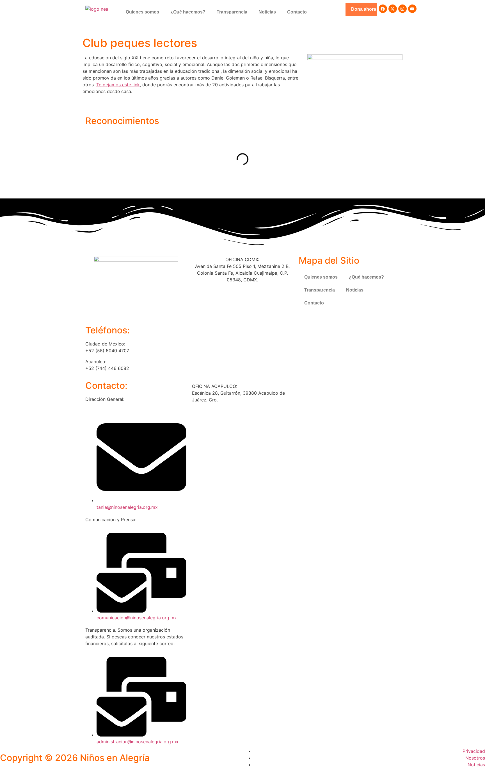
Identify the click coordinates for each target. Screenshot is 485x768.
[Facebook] (383, 8)
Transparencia (232, 12)
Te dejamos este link (118, 84)
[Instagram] (402, 8)
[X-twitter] (392, 8)
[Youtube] (412, 8)
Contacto (297, 12)
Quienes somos (142, 12)
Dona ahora (363, 9)
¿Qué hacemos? (187, 12)
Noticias (267, 12)
